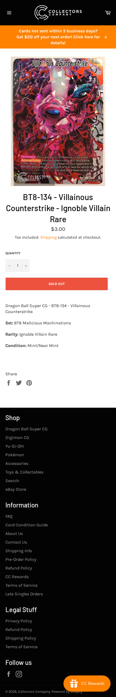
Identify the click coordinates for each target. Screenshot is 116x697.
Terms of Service (21, 585)
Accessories (16, 463)
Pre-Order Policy (20, 559)
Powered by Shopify (67, 691)
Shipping (48, 237)
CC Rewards (17, 576)
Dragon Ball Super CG (26, 428)
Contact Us (16, 542)
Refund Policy (18, 568)
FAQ (8, 516)
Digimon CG (17, 437)
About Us (14, 533)
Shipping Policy (20, 638)
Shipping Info (18, 550)
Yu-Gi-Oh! (14, 446)
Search (12, 480)
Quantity (13, 253)
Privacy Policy (18, 620)
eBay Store (15, 489)
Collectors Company (34, 691)
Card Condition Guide (26, 524)
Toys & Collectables (24, 472)
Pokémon (14, 454)
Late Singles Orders (24, 593)
